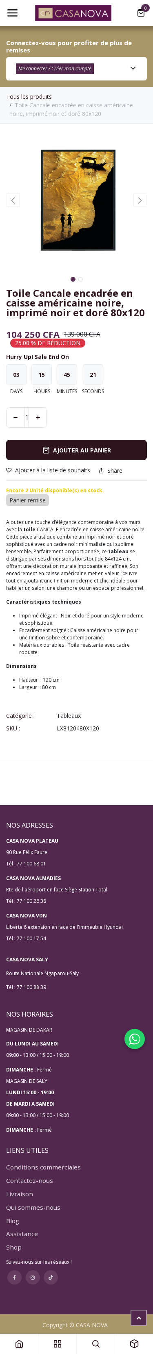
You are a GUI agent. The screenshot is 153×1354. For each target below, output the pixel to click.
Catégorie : (20, 715)
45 (67, 374)
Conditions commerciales (43, 1167)
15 (41, 374)
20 (93, 374)
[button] (13, 199)
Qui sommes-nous (33, 1207)
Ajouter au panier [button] (82, 450)
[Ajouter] (38, 417)
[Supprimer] (15, 417)
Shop (14, 1247)
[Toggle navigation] (12, 13)
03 (16, 374)
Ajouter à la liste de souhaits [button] (52, 470)
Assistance (22, 1234)
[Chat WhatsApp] (134, 1039)
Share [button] (114, 471)
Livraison (19, 1194)
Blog (12, 1221)
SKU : (13, 728)
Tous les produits (29, 96)
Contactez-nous (29, 1180)
